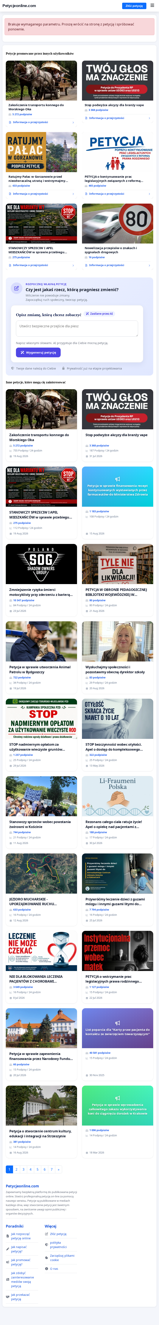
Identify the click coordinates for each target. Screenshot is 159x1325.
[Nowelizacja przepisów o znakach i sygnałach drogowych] (117, 237)
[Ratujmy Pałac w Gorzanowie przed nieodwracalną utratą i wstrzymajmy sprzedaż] (41, 165)
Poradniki (14, 1226)
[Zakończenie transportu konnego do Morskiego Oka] (41, 94)
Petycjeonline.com (19, 6)
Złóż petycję (134, 5)
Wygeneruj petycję (41, 352)
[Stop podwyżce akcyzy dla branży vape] (117, 92)
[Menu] (152, 6)
